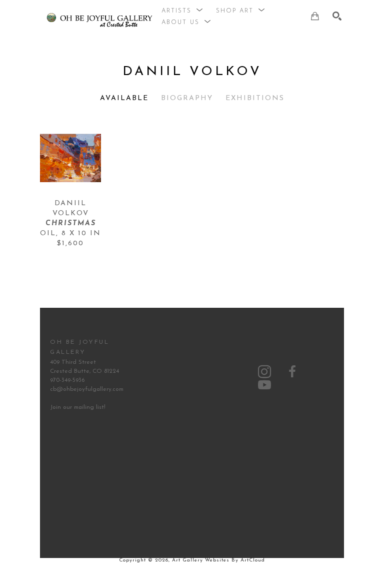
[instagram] (264, 371)
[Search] (337, 16)
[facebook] (292, 371)
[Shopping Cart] (315, 16)
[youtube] (264, 384)
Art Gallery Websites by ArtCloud (218, 560)
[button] (183, 11)
